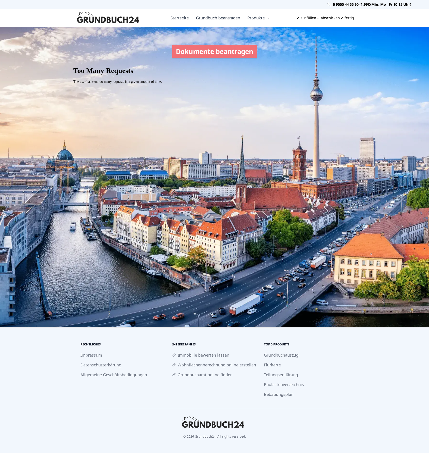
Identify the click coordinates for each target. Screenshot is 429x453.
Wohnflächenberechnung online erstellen (217, 365)
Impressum (91, 355)
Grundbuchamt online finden (205, 374)
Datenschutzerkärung (100, 365)
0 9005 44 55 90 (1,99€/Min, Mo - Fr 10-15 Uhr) (372, 4)
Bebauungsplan (279, 394)
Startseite (179, 18)
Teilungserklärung (281, 374)
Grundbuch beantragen (218, 18)
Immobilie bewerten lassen (203, 355)
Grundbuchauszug (281, 355)
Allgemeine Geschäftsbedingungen (113, 374)
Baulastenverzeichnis (284, 384)
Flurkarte (272, 365)
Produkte (256, 18)
